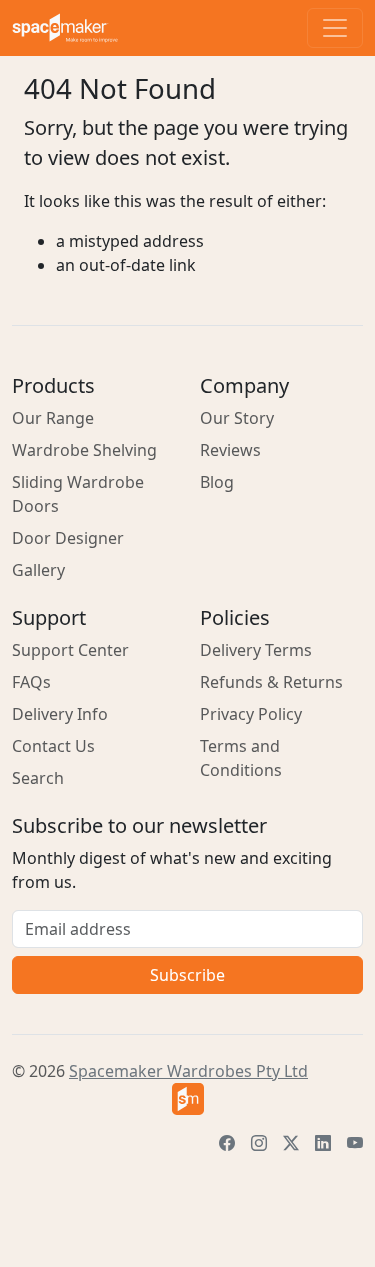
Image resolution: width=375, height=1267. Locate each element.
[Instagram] (259, 1143)
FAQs (31, 682)
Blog (217, 482)
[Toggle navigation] (335, 28)
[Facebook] (227, 1143)
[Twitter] (291, 1143)
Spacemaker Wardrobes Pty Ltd (188, 1071)
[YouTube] (355, 1143)
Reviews (230, 450)
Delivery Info (60, 714)
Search (38, 778)
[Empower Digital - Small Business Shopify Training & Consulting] (187, 1099)
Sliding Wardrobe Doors (78, 494)
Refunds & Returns (271, 682)
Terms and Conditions (241, 758)
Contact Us (53, 746)
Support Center (70, 650)
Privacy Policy (251, 714)
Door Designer (68, 538)
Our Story (237, 418)
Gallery (38, 570)
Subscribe (187, 975)
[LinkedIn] (323, 1143)
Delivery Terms (256, 650)
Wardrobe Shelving (84, 450)
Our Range (53, 418)
